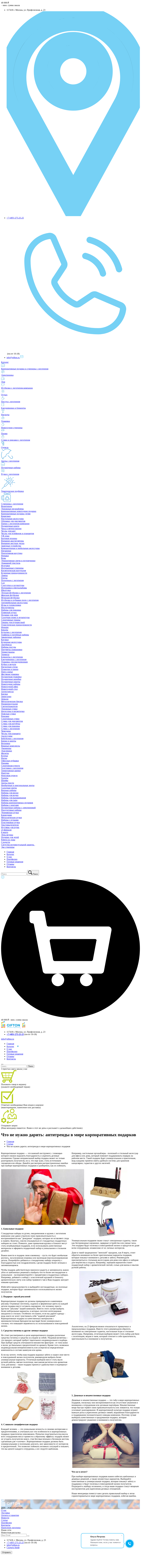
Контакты (11, 866)
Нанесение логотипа (11, 1527)
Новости (5, 1518)
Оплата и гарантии (10, 1515)
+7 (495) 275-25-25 (15, 1542)
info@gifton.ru (13, 357)
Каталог (10, 854)
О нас (9, 857)
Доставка (5, 1513)
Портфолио (12, 859)
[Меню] (2, 1064)
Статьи (4, 1520)
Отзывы (10, 864)
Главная (10, 852)
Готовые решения (15, 862)
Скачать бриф (13, 1547)
